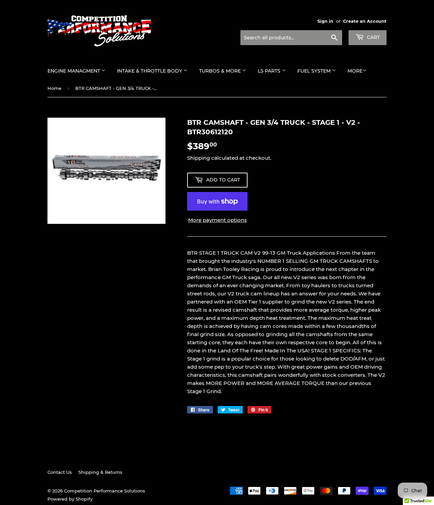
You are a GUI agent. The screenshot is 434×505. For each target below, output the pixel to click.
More (355, 71)
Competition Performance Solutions (104, 490)
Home (54, 88)
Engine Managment (74, 71)
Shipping (198, 158)
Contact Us (59, 472)
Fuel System (314, 71)
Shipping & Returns (100, 472)
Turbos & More (220, 71)
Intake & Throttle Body (150, 71)
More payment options (217, 220)
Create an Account (365, 21)
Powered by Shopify (70, 499)
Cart (373, 37)
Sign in (325, 21)
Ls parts (270, 71)
